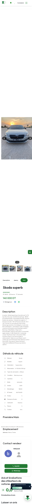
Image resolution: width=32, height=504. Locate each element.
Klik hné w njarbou (17, 488)
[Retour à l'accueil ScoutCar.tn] (4, 2)
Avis (24, 280)
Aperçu (16, 280)
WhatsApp (17, 471)
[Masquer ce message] (30, 487)
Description (6, 280)
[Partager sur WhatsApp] (18, 301)
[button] (28, 497)
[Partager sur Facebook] (15, 301)
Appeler (17, 466)
